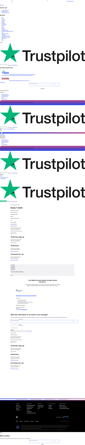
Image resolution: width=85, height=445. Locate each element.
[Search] (1, 129)
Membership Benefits (5, 95)
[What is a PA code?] (8, 90)
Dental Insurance (4, 11)
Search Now (42, 88)
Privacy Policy (32, 421)
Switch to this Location (14, 251)
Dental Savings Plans (5, 10)
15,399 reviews (14, 65)
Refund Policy (37, 421)
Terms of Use (21, 421)
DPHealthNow (4, 38)
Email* (20, 324)
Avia (2, 26)
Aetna (3, 17)
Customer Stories (5, 96)
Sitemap (17, 421)
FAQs (3, 97)
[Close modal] (1, 433)
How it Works (2, 92)
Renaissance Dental (5, 33)
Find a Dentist (2, 82)
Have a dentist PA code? (3, 90)
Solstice (3, 22)
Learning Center (4, 144)
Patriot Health (4, 24)
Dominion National (5, 30)
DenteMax (3, 23)
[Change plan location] (12, 1)
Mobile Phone (21, 325)
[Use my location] (54, 84)
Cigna (3, 18)
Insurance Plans (14, 224)
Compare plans (13, 267)
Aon (2, 32)
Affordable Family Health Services (7, 31)
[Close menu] (1, 130)
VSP (2, 39)
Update (42, 444)
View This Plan (18, 309)
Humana (3, 25)
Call (24, 309)
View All (1, 42)
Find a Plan (2, 5)
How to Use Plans (5, 94)
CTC (2, 40)
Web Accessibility (26, 421)
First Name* (21, 319)
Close (11, 275)
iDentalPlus (4, 34)
